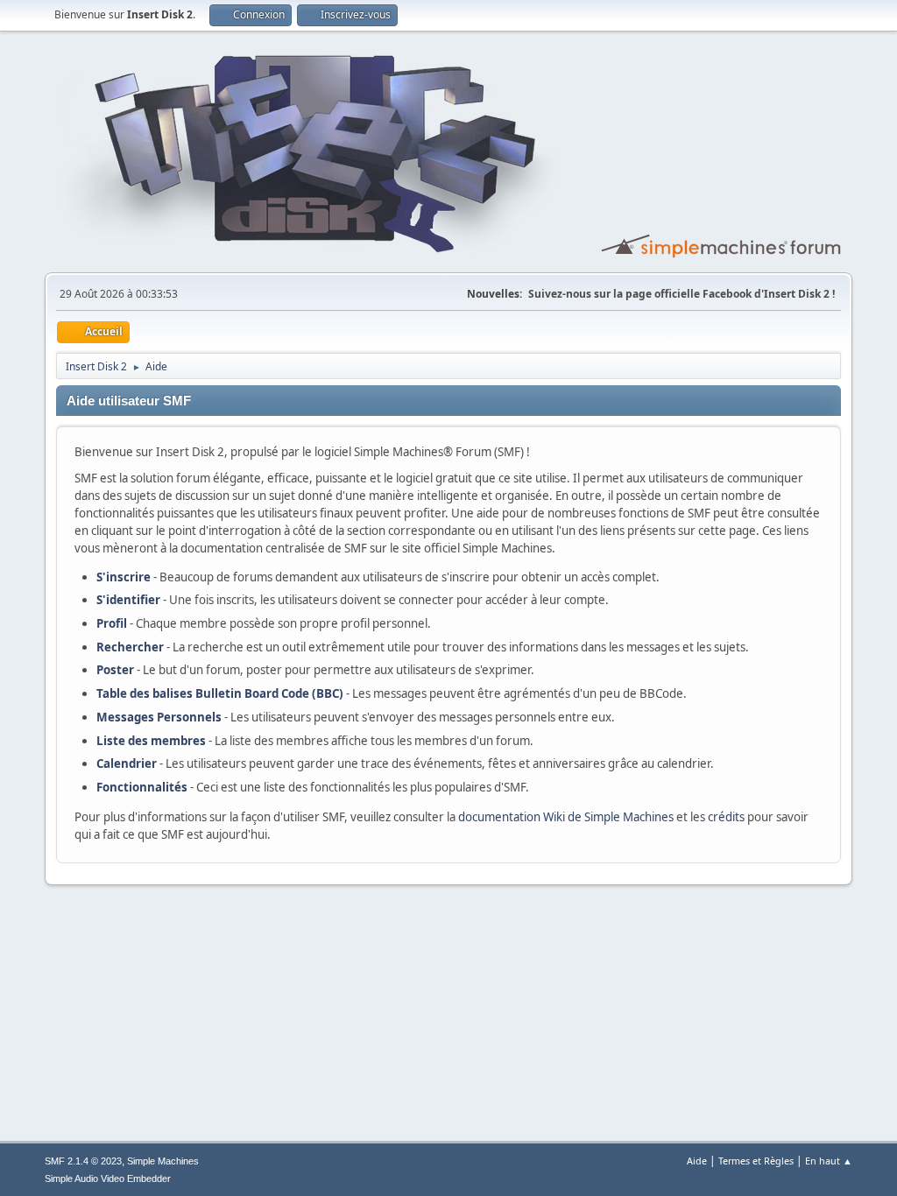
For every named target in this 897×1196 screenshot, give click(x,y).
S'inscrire (123, 577)
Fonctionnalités (141, 787)
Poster (115, 670)
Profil (111, 623)
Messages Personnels (159, 717)
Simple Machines (163, 1161)
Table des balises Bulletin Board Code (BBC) (219, 693)
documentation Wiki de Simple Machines (566, 817)
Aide (697, 1160)
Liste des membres (151, 741)
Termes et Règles (756, 1160)
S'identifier (128, 600)
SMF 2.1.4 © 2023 (83, 1161)
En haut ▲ (828, 1160)
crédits (726, 817)
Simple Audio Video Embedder (108, 1178)
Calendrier (126, 763)
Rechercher (130, 647)
